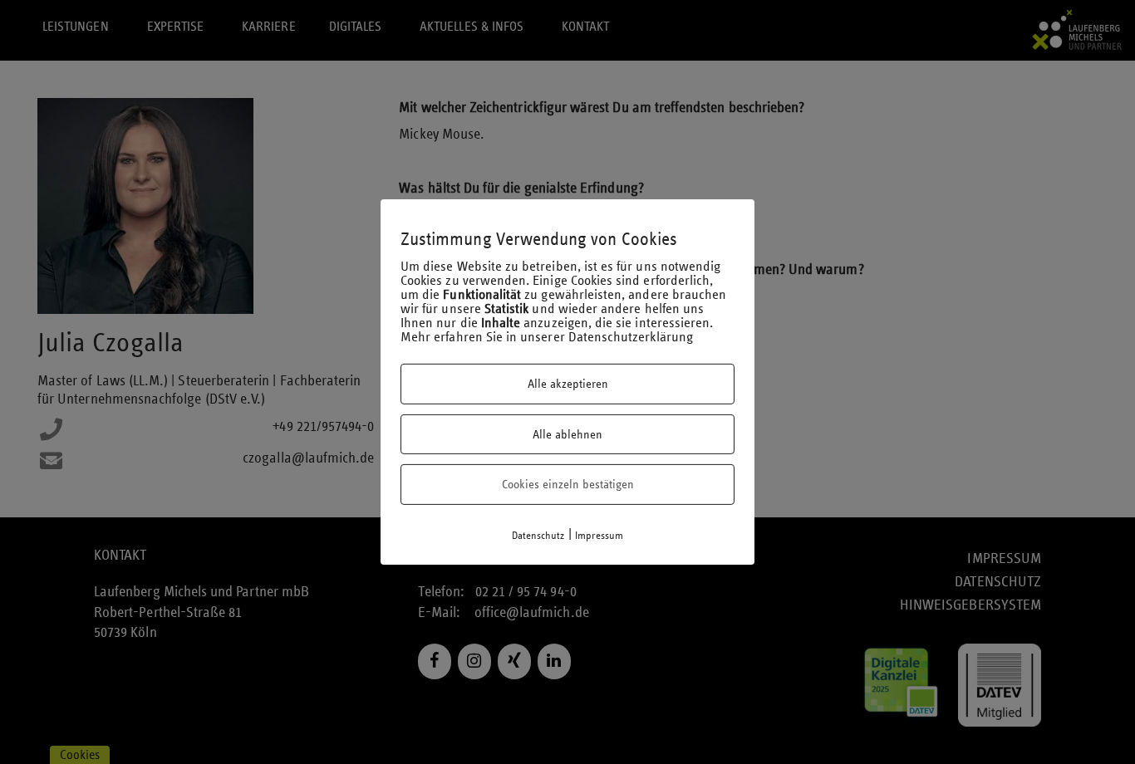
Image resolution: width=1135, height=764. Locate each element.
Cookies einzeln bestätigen (568, 484)
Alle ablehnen (567, 434)
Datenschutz (538, 535)
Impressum (599, 535)
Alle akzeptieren (568, 383)
